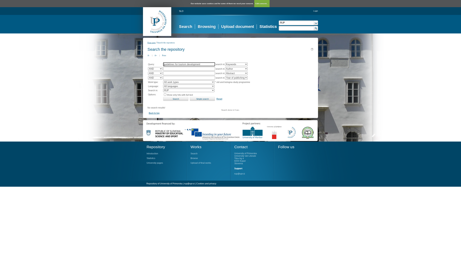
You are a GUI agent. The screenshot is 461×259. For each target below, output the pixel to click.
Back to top (154, 113)
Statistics (268, 26)
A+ (156, 55)
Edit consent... (262, 3)
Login (315, 11)
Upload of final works (201, 163)
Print (164, 55)
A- (148, 55)
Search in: (153, 90)
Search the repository (166, 43)
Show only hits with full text (180, 95)
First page (151, 43)
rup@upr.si (239, 173)
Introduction (152, 153)
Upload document (237, 26)
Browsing (207, 26)
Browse (194, 158)
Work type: (153, 82)
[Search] (316, 28)
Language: (153, 86)
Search (185, 26)
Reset (219, 99)
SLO (181, 11)
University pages (155, 163)
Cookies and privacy (206, 183)
